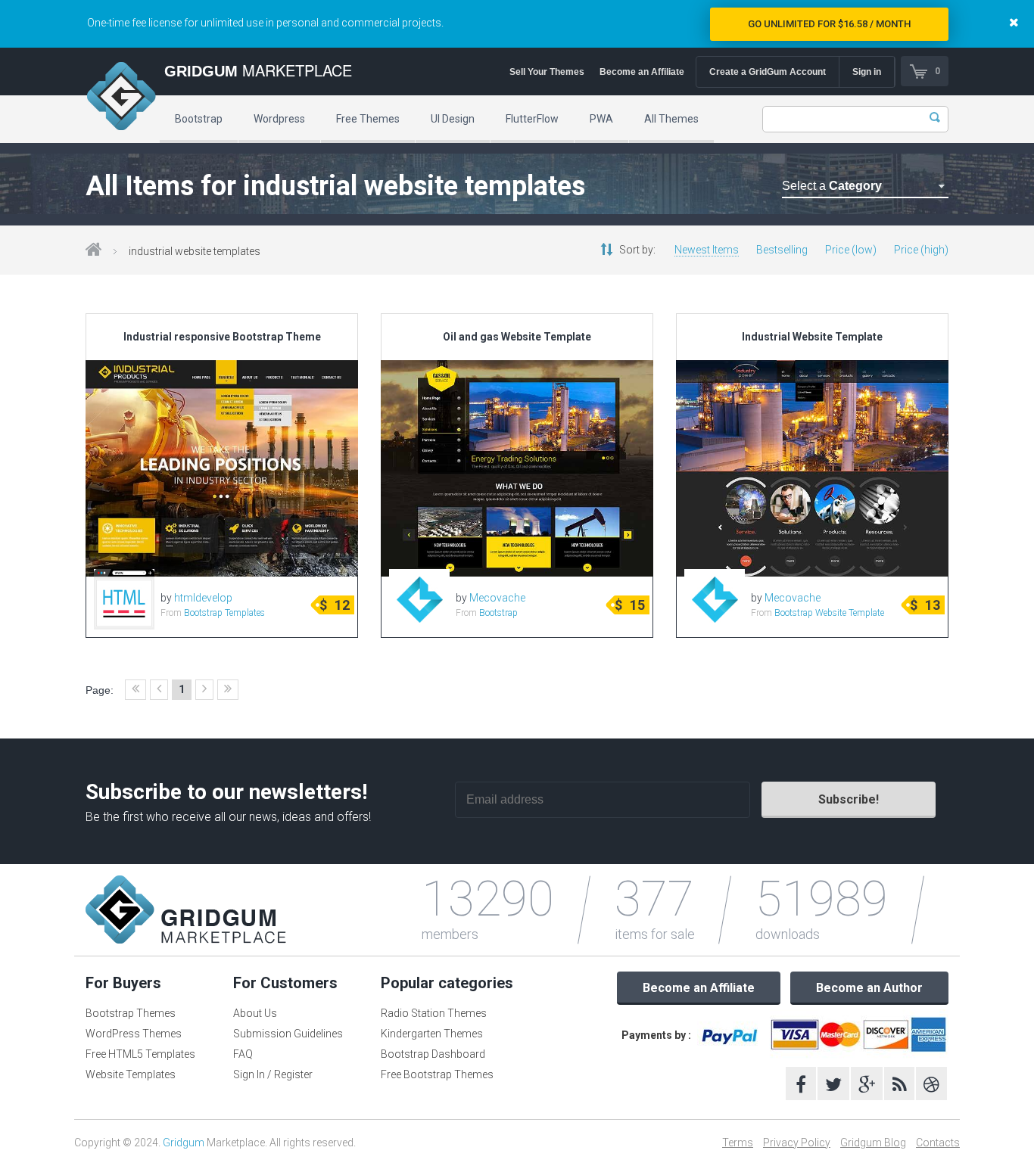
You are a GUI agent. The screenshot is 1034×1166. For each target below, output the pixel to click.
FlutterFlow (532, 119)
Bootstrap (199, 119)
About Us (255, 1013)
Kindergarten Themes (432, 1034)
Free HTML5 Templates (140, 1054)
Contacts (938, 1142)
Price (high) (921, 250)
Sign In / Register (273, 1074)
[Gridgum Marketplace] (121, 98)
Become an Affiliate (642, 72)
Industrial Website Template (812, 337)
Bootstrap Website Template (829, 613)
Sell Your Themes (546, 72)
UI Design (453, 119)
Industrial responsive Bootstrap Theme (222, 337)
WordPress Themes (134, 1034)
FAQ (243, 1054)
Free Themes (368, 119)
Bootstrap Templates (224, 613)
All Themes (671, 119)
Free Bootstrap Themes (437, 1074)
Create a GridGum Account (767, 72)
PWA (601, 119)
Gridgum (183, 1142)
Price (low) (851, 250)
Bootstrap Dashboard (433, 1054)
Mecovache (497, 598)
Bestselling (782, 250)
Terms (737, 1142)
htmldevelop (203, 598)
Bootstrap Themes (131, 1013)
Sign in (866, 72)
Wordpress (279, 119)
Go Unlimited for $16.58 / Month (829, 24)
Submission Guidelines (288, 1034)
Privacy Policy (796, 1142)
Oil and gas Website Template (517, 337)
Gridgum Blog (873, 1142)
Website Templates (131, 1074)
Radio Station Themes (434, 1013)
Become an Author (869, 988)
